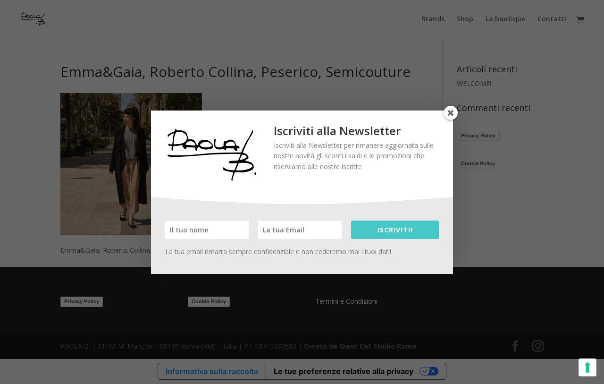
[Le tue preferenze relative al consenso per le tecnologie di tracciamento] (587, 367)
